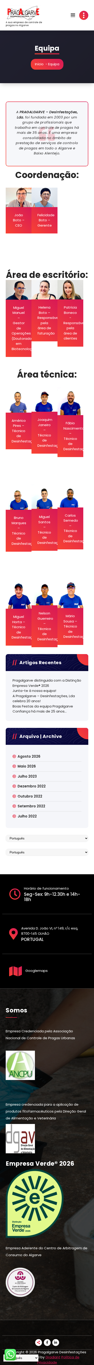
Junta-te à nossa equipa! (34, 690)
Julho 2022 (27, 816)
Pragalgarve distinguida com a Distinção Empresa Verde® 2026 (47, 683)
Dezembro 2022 (32, 786)
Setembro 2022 (31, 806)
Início (39, 64)
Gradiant (52, 1357)
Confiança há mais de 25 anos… (40, 711)
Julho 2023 (27, 776)
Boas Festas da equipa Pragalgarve (43, 706)
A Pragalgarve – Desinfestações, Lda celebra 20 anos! (44, 698)
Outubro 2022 (30, 796)
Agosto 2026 (29, 756)
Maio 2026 (27, 766)
